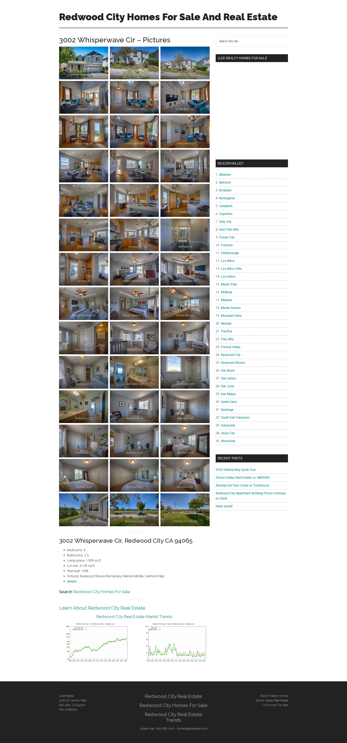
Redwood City (231, 355)
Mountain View (231, 316)
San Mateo (228, 394)
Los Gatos (228, 276)
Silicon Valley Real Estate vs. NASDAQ (243, 477)
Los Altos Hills (231, 269)
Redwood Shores (233, 363)
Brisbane (225, 190)
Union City (228, 433)
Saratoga (227, 410)
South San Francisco (235, 417)
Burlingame (227, 198)
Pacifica (226, 331)
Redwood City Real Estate (173, 696)
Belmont (225, 182)
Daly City (225, 222)
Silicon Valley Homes (274, 695)
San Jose (227, 386)
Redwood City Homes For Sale (101, 591)
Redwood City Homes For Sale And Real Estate (168, 16)
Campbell (225, 206)
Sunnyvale (228, 425)
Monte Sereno (231, 308)
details (72, 581)
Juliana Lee (147, 728)
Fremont (227, 245)
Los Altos (228, 261)
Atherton (225, 175)
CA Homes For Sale (275, 705)
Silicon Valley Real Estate (272, 700)
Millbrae (226, 292)
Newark (226, 323)
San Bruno (228, 370)
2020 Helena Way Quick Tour (236, 470)
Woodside (228, 441)
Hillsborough (230, 253)
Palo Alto (227, 339)
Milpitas (226, 300)
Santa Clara (229, 402)
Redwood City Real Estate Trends (173, 717)
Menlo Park (229, 284)
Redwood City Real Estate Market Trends (134, 616)
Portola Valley (231, 347)
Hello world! (224, 506)
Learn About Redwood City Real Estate (102, 608)
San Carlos (228, 378)
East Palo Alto (229, 229)
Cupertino (226, 214)
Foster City (227, 237)
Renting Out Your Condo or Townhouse (242, 485)
